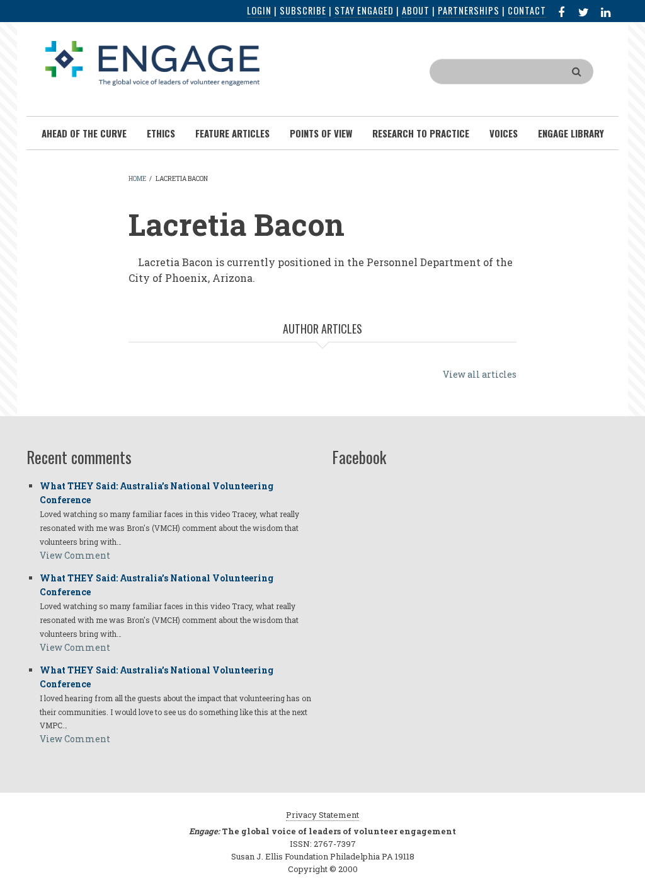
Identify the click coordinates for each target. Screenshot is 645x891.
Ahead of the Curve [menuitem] (84, 133)
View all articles (480, 374)
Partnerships (468, 10)
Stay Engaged (364, 10)
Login (259, 10)
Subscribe (303, 10)
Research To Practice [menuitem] (420, 133)
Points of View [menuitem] (321, 133)
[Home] (152, 62)
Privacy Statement (322, 814)
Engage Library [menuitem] (571, 133)
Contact (527, 10)
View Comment (75, 555)
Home (137, 179)
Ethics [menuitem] (161, 133)
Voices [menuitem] (503, 133)
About (416, 10)
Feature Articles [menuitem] (232, 133)
